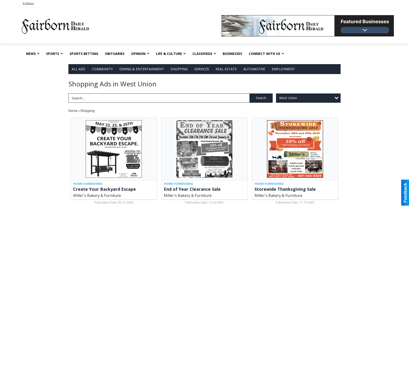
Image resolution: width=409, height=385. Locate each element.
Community (102, 69)
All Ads (78, 69)
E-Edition (28, 3)
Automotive (254, 69)
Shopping (179, 69)
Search (261, 98)
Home (72, 111)
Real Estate (226, 69)
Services (201, 69)
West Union (288, 98)
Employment (283, 69)
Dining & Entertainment (141, 69)
